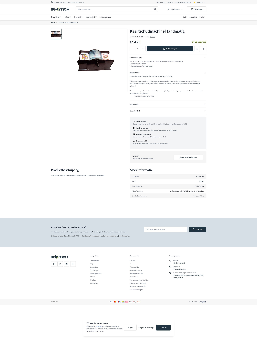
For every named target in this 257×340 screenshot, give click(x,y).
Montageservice (105, 17)
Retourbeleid (134, 277)
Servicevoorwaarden (110, 236)
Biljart (67, 17)
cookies (98, 326)
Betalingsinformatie (136, 273)
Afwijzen (130, 328)
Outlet (185, 17)
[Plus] (143, 48)
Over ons (170, 2)
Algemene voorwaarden (138, 286)
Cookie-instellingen (136, 290)
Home (53, 22)
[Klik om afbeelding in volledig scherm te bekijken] (95, 60)
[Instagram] (60, 264)
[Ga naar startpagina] (60, 9)
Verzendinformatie (136, 270)
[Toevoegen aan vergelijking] (203, 48)
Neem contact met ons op (183, 2)
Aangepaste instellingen (146, 328)
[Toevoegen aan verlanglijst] (197, 48)
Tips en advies (134, 267)
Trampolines (55, 17)
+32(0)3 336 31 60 (179, 263)
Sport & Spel (90, 17)
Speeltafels (77, 17)
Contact (132, 260)
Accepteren (163, 328)
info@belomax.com (179, 269)
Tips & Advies (160, 2)
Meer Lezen (148, 66)
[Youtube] (73, 264)
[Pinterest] (66, 264)
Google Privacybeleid (92, 236)
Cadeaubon (193, 17)
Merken (202, 17)
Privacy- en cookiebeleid (138, 283)
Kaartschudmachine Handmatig (68, 22)
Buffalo (152, 37)
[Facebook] (53, 264)
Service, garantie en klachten (139, 280)
